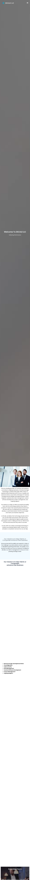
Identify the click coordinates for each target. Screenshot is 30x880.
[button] (27, 3)
